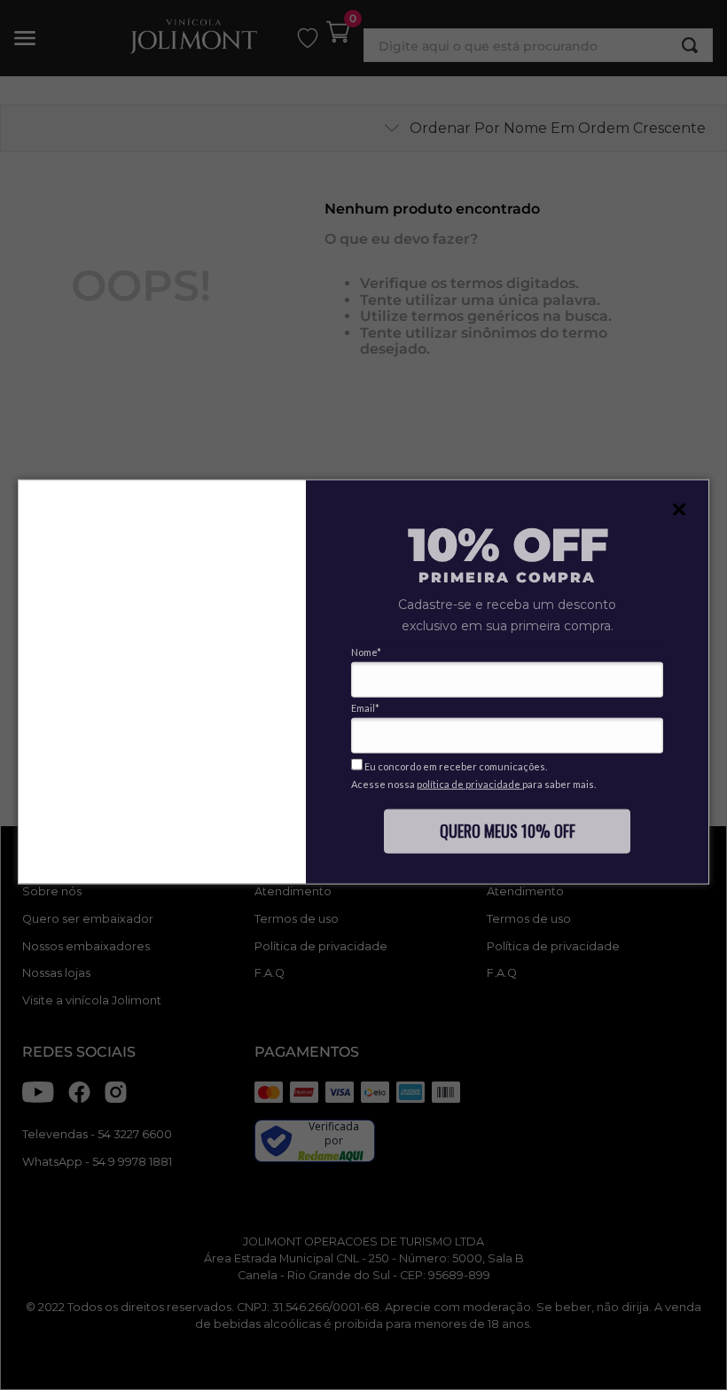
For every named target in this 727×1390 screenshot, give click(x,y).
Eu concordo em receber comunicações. (455, 766)
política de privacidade (469, 784)
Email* (365, 708)
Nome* (366, 652)
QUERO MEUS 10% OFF (507, 829)
